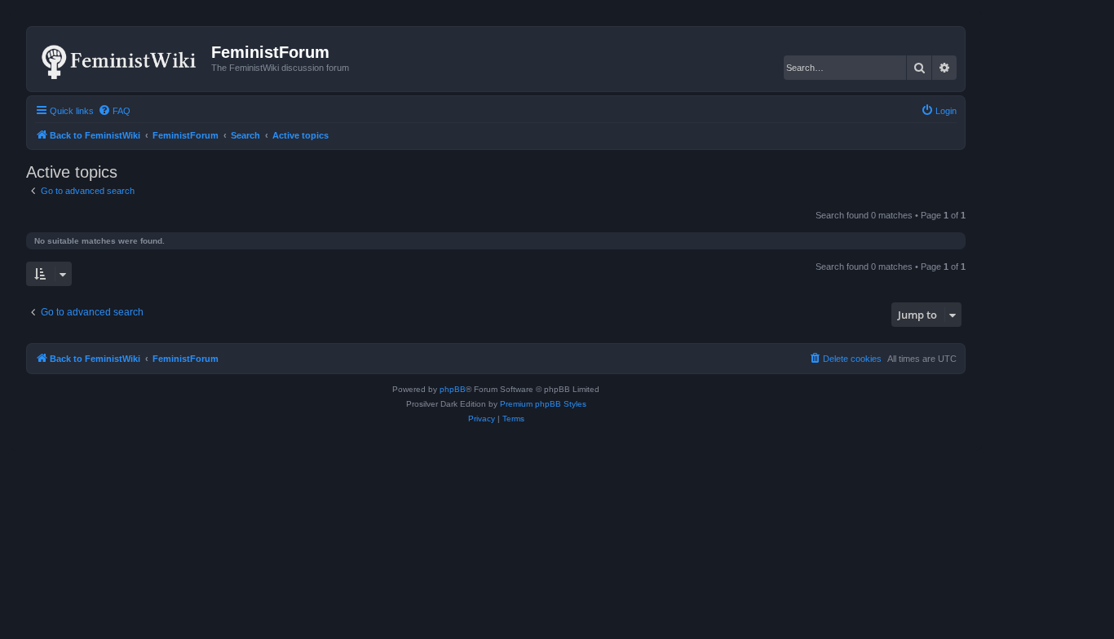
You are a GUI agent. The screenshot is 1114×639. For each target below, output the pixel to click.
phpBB (453, 389)
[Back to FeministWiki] (121, 58)
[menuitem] (114, 111)
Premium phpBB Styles (543, 403)
